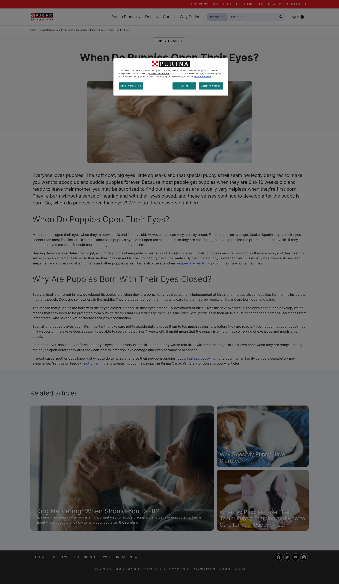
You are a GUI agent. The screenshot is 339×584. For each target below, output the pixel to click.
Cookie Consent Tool (131, 86)
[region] (170, 77)
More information (202, 76)
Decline (184, 86)
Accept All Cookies (210, 86)
